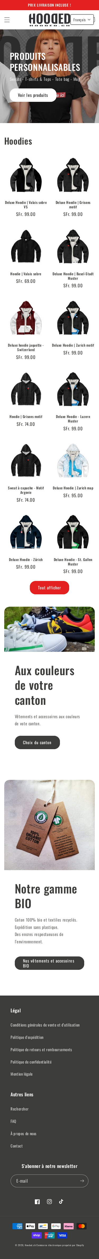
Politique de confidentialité (31, 1062)
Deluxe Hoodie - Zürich (26, 559)
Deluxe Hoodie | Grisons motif (73, 204)
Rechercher (20, 1109)
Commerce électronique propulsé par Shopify (60, 1245)
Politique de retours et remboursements (41, 1049)
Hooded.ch (30, 1245)
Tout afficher (49, 587)
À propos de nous (24, 1133)
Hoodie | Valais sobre (25, 274)
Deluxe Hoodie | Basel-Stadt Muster (73, 276)
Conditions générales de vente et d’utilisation (45, 1025)
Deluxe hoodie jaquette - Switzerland (26, 347)
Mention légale (22, 1074)
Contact (17, 1146)
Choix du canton (37, 742)
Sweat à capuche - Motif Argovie (26, 490)
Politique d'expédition (27, 1037)
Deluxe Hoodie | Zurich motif (73, 345)
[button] (7, 20)
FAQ (13, 1121)
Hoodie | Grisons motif (26, 416)
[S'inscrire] (82, 1181)
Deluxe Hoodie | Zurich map (73, 488)
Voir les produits (33, 95)
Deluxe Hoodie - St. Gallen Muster (73, 561)
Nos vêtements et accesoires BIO (48, 963)
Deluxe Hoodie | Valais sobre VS (26, 204)
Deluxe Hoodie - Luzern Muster (73, 418)
